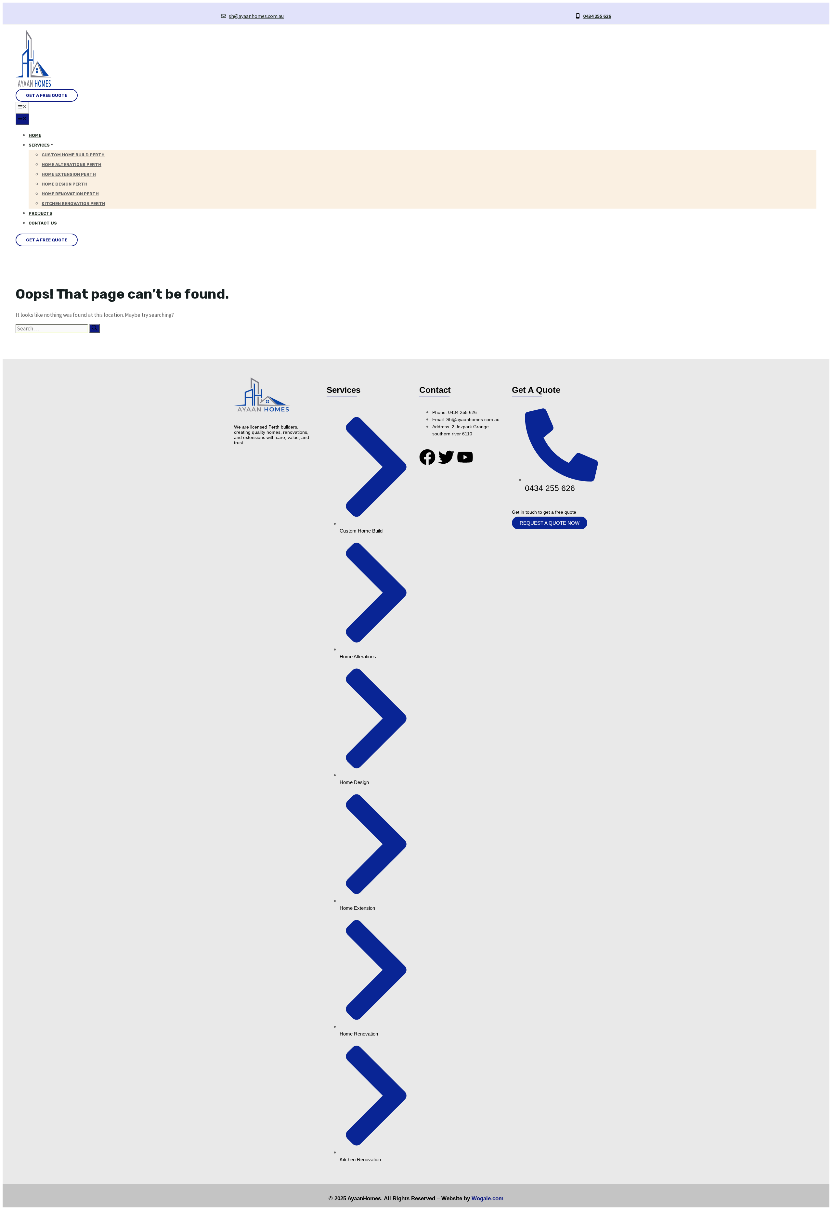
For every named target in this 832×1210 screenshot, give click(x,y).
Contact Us (43, 223)
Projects (40, 213)
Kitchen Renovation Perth (73, 203)
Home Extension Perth (69, 174)
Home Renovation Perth (70, 193)
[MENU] (22, 107)
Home (35, 135)
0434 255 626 (597, 16)
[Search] (94, 328)
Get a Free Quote (46, 95)
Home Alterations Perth (71, 164)
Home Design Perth (64, 184)
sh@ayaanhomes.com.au (256, 16)
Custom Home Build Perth (73, 154)
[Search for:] (52, 328)
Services (39, 145)
